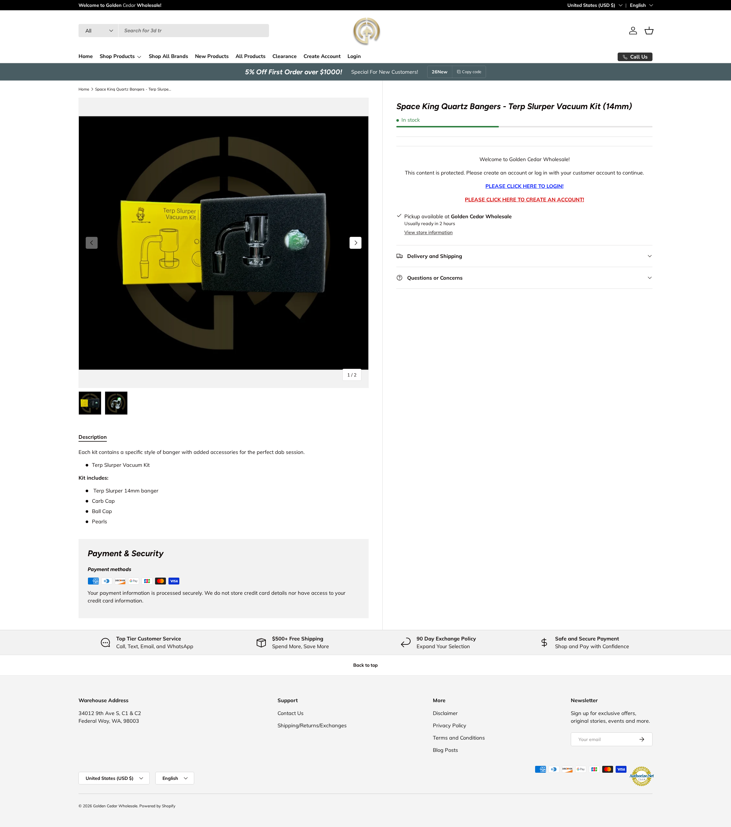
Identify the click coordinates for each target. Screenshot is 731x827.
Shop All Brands (168, 56)
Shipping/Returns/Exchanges (312, 725)
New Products (212, 56)
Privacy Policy (449, 725)
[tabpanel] (224, 486)
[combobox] (174, 30)
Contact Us (291, 713)
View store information (428, 232)
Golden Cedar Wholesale (115, 805)
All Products (251, 56)
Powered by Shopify (157, 805)
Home (86, 56)
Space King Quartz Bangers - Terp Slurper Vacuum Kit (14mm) (133, 89)
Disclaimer (445, 713)
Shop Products (117, 56)
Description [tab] (93, 437)
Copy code (471, 71)
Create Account (322, 56)
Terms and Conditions (459, 737)
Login (354, 56)
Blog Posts (445, 750)
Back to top (365, 665)
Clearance (284, 56)
